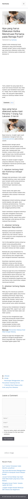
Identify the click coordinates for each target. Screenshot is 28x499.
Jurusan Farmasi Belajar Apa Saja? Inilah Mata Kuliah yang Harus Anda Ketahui (13, 478)
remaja (6, 378)
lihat (12, 102)
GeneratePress (22, 496)
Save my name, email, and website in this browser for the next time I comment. (14, 432)
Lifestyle (6, 376)
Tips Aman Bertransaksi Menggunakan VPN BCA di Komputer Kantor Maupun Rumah (13, 472)
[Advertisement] (14, 71)
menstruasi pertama (8, 139)
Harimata (5, 4)
